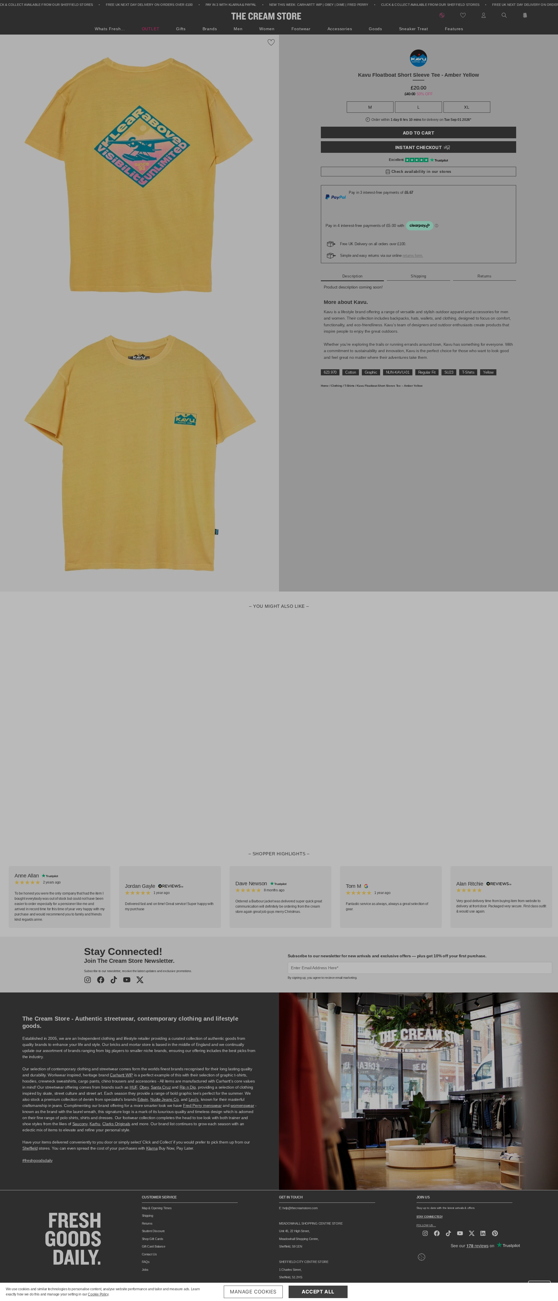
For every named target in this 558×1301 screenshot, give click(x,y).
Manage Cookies (253, 1292)
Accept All (318, 1292)
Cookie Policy (98, 1294)
